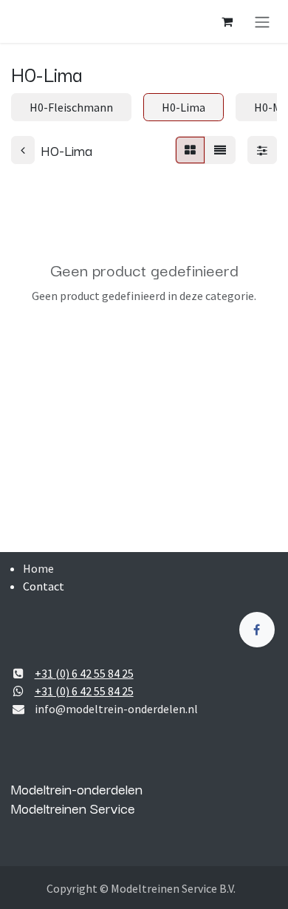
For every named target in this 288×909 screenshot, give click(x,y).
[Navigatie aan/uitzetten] (262, 21)
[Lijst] (220, 150)
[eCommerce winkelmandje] (226, 21)
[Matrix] (190, 150)
